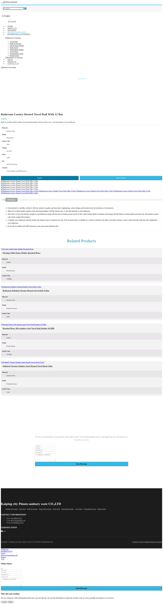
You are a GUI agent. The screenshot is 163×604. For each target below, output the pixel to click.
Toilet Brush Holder (17, 50)
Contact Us (13, 64)
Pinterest (152, 542)
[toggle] (2, 2)
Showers (12, 30)
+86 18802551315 (16, 518)
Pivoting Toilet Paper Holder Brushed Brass (21, 253)
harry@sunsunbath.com (18, 520)
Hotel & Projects (15, 44)
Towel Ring (14, 52)
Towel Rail (14, 42)
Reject (11, 602)
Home (10, 26)
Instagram (159, 542)
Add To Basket (121, 178)
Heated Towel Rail (17, 32)
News (10, 60)
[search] (25, 8)
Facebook (135, 542)
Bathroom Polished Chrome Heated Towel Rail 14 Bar (26, 291)
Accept (4, 602)
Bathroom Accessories (19, 34)
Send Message (81, 464)
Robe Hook (14, 48)
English (7, 16)
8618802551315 (18, 523)
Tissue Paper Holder (17, 46)
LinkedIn (147, 542)
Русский (13, 21)
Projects (12, 62)
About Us (12, 28)
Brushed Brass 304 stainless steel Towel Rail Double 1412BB (28, 328)
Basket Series (14, 56)
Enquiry (39, 178)
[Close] (2, 568)
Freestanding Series (16, 54)
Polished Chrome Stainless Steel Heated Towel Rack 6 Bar (28, 366)
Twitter (141, 542)
